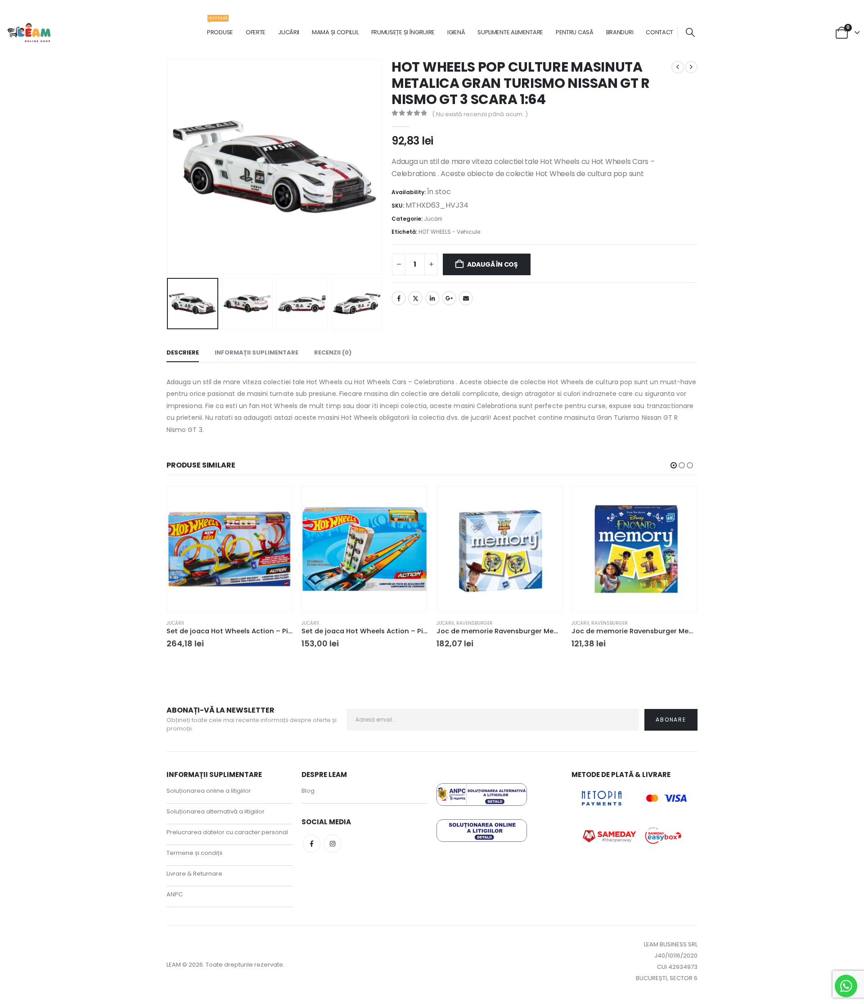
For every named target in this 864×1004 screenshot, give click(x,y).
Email (466, 298)
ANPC (174, 894)
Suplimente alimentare (510, 32)
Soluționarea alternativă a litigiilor (215, 811)
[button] (690, 32)
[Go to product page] (229, 549)
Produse (220, 27)
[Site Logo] (29, 32)
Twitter (415, 298)
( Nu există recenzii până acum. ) (480, 114)
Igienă (456, 32)
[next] (691, 67)
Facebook (399, 298)
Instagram (333, 844)
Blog (308, 790)
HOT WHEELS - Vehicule (449, 232)
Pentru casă (575, 32)
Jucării (288, 32)
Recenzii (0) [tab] (332, 352)
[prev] (677, 67)
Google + (449, 298)
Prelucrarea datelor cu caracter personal (227, 832)
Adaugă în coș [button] (277, 501)
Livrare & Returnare (194, 873)
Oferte (256, 32)
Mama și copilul (335, 32)
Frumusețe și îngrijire (403, 32)
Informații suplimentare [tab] (256, 352)
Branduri (620, 32)
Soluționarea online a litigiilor (208, 790)
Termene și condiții (194, 853)
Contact (659, 32)
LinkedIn (432, 298)
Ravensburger (474, 623)
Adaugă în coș (492, 264)
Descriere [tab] (182, 352)
